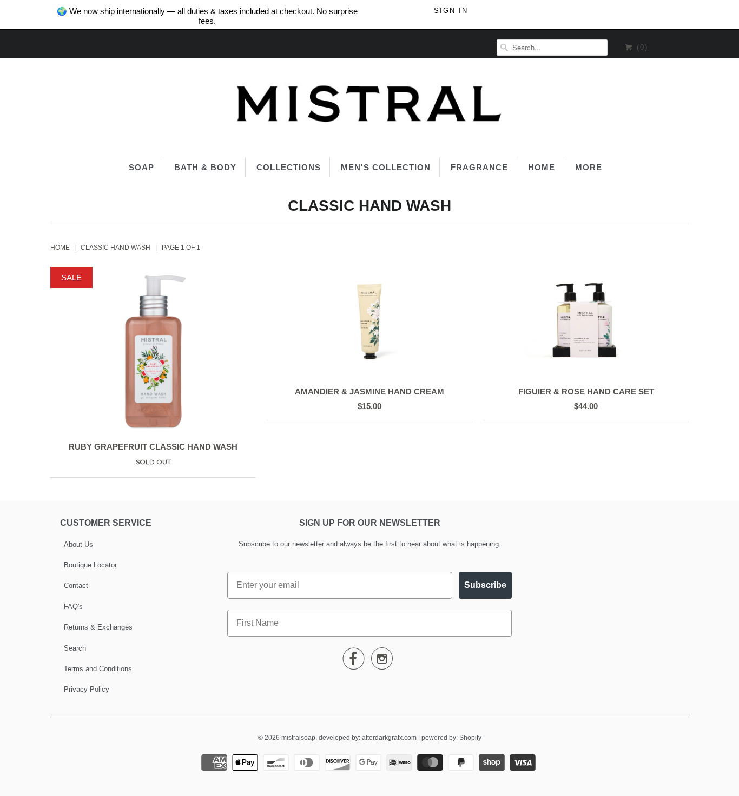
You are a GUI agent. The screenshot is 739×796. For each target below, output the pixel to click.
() (641, 47)
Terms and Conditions (98, 669)
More (588, 167)
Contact (76, 585)
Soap (141, 167)
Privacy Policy (86, 689)
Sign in (451, 10)
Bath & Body (205, 167)
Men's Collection (386, 167)
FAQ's (73, 607)
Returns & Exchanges (98, 627)
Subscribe (485, 585)
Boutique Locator (90, 565)
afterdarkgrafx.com (389, 737)
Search (75, 648)
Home (541, 167)
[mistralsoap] (369, 106)
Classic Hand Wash (369, 205)
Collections (288, 167)
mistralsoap (298, 737)
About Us (78, 544)
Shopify (470, 737)
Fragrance (479, 167)
